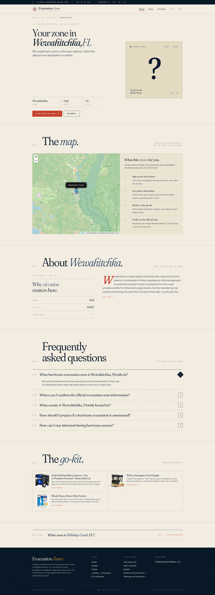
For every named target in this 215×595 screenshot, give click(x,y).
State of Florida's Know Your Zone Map (156, 165)
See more (107, 297)
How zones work (130, 562)
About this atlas (130, 565)
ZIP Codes (161, 9)
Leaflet (82, 233)
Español (71, 113)
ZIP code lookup (97, 576)
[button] (76, 191)
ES (180, 9)
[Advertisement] (66, 78)
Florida (94, 562)
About (150, 9)
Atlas (35, 17)
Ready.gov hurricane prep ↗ (135, 576)
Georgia (94, 565)
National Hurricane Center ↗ (135, 573)
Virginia (94, 569)
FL (43, 17)
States (141, 9)
